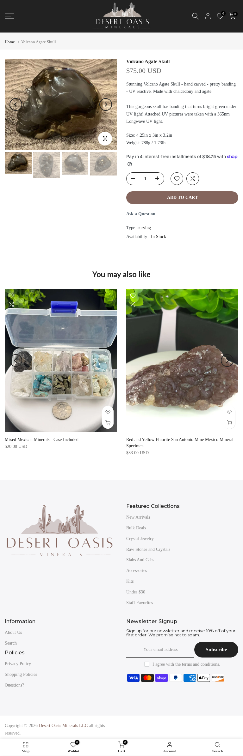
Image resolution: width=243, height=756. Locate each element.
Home (10, 42)
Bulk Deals (136, 528)
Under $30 (135, 592)
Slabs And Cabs (140, 559)
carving (144, 227)
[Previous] (15, 104)
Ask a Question (140, 213)
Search (11, 643)
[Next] (105, 104)
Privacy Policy (18, 663)
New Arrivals (138, 517)
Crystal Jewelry (140, 538)
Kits (130, 581)
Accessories (136, 570)
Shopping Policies (21, 674)
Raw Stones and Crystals (148, 549)
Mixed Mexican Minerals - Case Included (41, 439)
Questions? (14, 685)
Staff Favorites (139, 602)
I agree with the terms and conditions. (186, 664)
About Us (13, 632)
